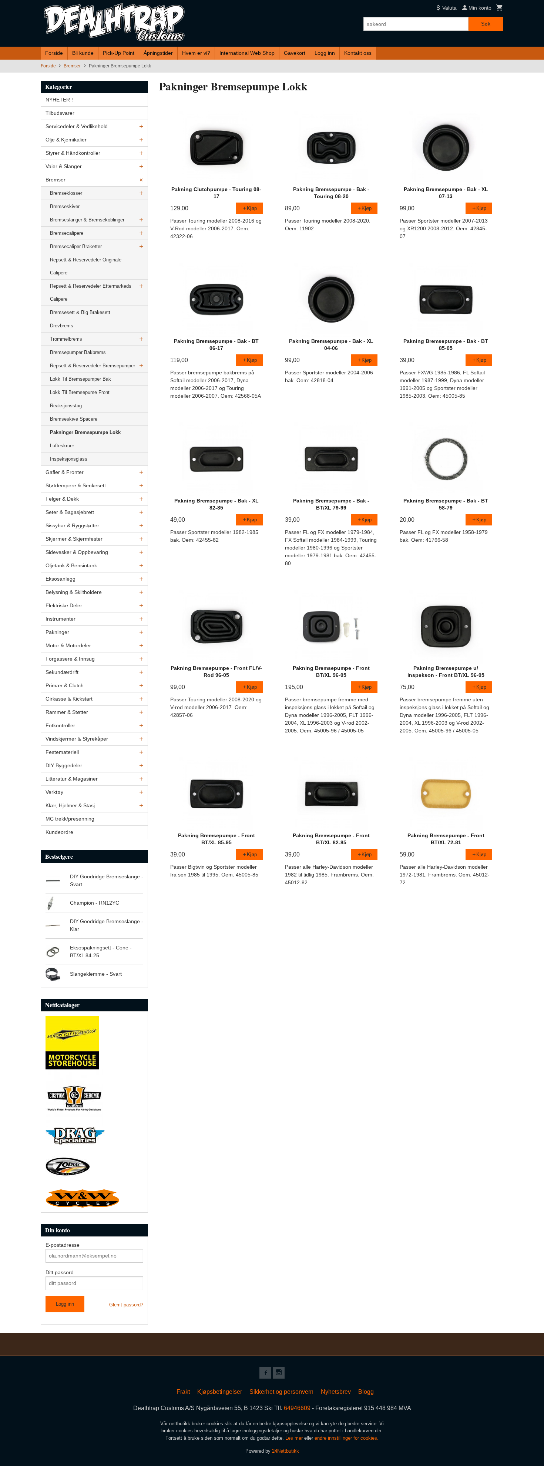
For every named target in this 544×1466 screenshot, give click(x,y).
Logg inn (325, 53)
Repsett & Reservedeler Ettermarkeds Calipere (90, 292)
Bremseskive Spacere (73, 419)
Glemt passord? (126, 1305)
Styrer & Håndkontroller (73, 153)
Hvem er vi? (196, 53)
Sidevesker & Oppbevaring (77, 552)
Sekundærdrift (62, 672)
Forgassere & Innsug (70, 659)
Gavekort (294, 53)
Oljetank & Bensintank (71, 565)
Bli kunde (83, 53)
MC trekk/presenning (70, 819)
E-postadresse (63, 1245)
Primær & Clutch (65, 685)
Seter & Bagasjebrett (70, 512)
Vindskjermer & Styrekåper (77, 739)
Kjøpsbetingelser (219, 1392)
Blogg (366, 1392)
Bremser (56, 180)
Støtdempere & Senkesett (76, 485)
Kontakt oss (358, 53)
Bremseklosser (66, 193)
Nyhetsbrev (336, 1392)
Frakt (183, 1392)
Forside (54, 53)
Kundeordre (59, 832)
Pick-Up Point (118, 53)
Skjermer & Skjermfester (74, 539)
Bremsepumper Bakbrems (78, 352)
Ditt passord (60, 1272)
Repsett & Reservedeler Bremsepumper (92, 365)
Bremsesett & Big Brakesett (80, 312)
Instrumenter (60, 619)
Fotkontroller (60, 725)
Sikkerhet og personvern (281, 1392)
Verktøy (54, 792)
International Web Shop (247, 53)
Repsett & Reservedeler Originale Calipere (85, 266)
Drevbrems (61, 325)
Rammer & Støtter (67, 712)
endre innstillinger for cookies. (347, 1438)
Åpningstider (158, 53)
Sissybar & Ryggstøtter (72, 525)
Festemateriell (62, 752)
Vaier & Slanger (64, 166)
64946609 (297, 1408)
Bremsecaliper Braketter (76, 246)
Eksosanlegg (60, 579)
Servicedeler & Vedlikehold (77, 126)
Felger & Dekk (62, 499)
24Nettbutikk (285, 1451)
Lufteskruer (62, 445)
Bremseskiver (65, 206)
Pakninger (57, 632)
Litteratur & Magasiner (72, 779)
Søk (485, 24)
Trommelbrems (66, 339)
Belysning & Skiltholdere (74, 592)
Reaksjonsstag (66, 405)
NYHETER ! (59, 100)
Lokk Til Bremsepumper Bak (80, 379)
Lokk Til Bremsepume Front (80, 392)
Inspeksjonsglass (68, 459)
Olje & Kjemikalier (66, 140)
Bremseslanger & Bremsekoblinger (87, 220)
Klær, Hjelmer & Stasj (70, 805)
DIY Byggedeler (64, 765)
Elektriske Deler (64, 605)
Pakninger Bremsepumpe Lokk (85, 432)
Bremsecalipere (66, 233)
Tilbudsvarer (60, 113)
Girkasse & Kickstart (69, 699)
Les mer (294, 1438)
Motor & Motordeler (68, 645)
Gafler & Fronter (65, 472)
